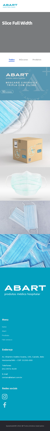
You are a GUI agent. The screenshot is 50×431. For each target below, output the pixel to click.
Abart (4, 331)
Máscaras (23, 59)
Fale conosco (7, 339)
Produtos (37, 59)
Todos (12, 59)
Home (4, 327)
